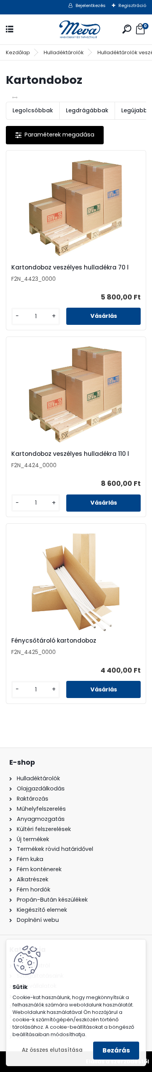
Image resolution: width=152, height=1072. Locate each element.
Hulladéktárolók (64, 52)
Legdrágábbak (87, 110)
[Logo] (76, 29)
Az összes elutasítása (52, 1050)
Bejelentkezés (91, 5)
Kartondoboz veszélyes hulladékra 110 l (70, 454)
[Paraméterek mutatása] (55, 135)
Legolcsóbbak (32, 110)
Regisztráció (132, 5)
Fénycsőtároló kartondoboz (53, 641)
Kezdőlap (18, 52)
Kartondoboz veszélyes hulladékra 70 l (70, 267)
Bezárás (116, 1050)
